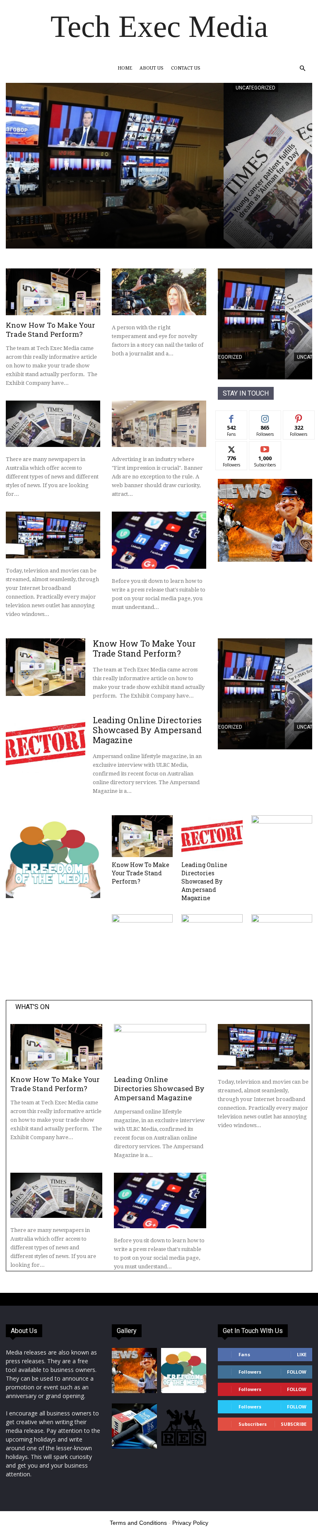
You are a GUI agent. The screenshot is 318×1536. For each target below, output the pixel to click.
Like (231, 417)
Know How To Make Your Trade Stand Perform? (50, 329)
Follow (265, 417)
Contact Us (185, 68)
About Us (152, 68)
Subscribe (265, 447)
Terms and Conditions (138, 1522)
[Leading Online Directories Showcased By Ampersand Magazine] (45, 744)
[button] (302, 68)
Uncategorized (38, 88)
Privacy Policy (190, 1522)
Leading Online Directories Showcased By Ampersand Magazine (147, 730)
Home (125, 68)
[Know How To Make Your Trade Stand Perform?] (53, 291)
